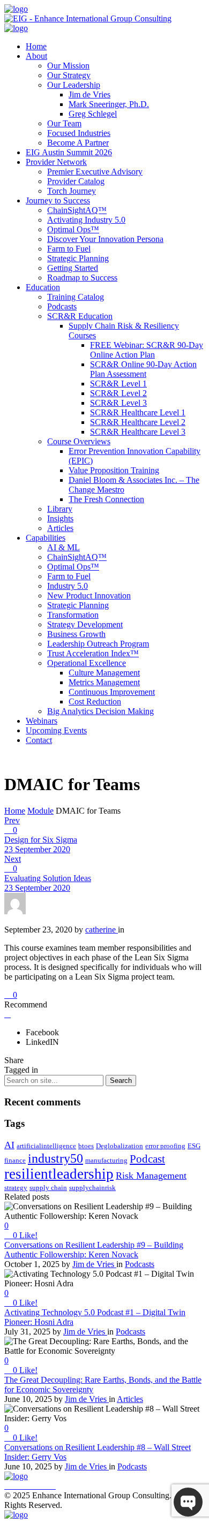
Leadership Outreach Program (98, 643)
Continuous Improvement (112, 691)
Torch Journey (71, 190)
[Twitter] (30, 1485)
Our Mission (68, 65)
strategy (15, 1188)
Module (40, 810)
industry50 (55, 1158)
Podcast (147, 1159)
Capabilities (45, 537)
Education (43, 287)
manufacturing (106, 1160)
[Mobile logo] (16, 1514)
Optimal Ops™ (73, 229)
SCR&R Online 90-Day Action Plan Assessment (143, 369)
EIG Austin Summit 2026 (69, 152)
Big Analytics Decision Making (100, 711)
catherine (101, 929)
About (36, 55)
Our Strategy (69, 75)
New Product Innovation (89, 595)
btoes (86, 1146)
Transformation (73, 614)
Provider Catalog (75, 181)
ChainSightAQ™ (77, 210)
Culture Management (104, 672)
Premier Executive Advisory (95, 171)
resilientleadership (59, 1174)
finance (15, 1160)
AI (9, 1145)
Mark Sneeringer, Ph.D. (109, 104)
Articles (60, 528)
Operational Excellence (86, 663)
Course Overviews (78, 441)
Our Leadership (73, 84)
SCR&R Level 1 (118, 383)
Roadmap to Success (82, 277)
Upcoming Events (56, 730)
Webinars (41, 720)
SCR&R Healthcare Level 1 (137, 412)
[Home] (16, 8)
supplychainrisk (92, 1188)
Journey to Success (58, 200)
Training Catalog (75, 296)
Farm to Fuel (69, 248)
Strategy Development (85, 624)
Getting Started (72, 267)
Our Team (64, 123)
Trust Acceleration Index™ (93, 653)
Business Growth (76, 634)
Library (59, 508)
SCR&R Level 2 (118, 393)
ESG (194, 1146)
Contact (39, 740)
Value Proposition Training (114, 470)
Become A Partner (78, 142)
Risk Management (151, 1175)
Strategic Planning (78, 258)
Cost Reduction (95, 701)
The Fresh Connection (106, 499)
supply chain (48, 1188)
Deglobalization (119, 1146)
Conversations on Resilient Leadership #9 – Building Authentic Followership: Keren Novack (93, 1249)
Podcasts (62, 306)
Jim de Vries (89, 94)
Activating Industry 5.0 (86, 219)
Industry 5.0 (67, 585)
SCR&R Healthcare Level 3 (137, 431)
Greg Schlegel (93, 113)
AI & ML (63, 547)
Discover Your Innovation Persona (105, 239)
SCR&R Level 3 (118, 402)
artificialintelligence (46, 1146)
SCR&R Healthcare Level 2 (137, 422)
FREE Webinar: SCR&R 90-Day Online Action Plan (146, 349)
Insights (60, 518)
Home (36, 46)
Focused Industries (78, 133)
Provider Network (56, 161)
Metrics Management (104, 682)
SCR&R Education (80, 316)
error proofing (165, 1146)
